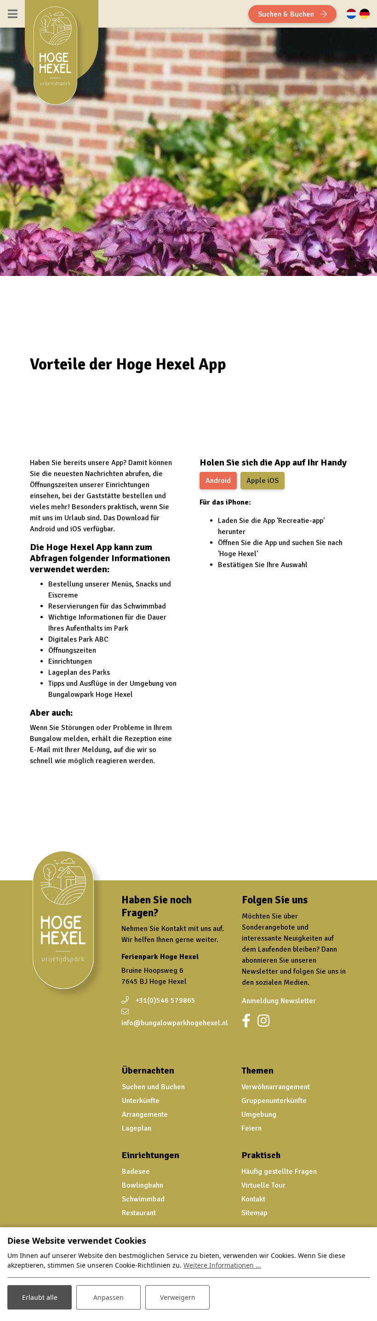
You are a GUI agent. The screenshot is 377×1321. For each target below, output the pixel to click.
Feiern (251, 1128)
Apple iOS (262, 480)
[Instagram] (263, 1021)
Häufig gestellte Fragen (279, 1171)
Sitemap (254, 1213)
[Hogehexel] (59, 60)
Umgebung (258, 1114)
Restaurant (139, 1213)
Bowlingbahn (142, 1185)
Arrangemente (145, 1114)
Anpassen (108, 1297)
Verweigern (177, 1297)
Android (218, 480)
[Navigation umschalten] (12, 13)
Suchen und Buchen (153, 1086)
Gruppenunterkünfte (274, 1100)
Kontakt (253, 1199)
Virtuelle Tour (263, 1185)
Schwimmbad (143, 1199)
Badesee (136, 1171)
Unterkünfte (141, 1100)
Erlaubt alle (39, 1297)
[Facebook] (246, 1021)
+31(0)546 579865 (165, 1000)
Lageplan (136, 1128)
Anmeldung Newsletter (279, 1000)
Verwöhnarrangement (275, 1086)
